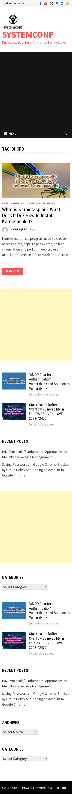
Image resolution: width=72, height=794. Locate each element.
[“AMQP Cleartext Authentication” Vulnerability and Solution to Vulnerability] (14, 375)
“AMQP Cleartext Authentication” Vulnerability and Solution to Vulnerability (49, 382)
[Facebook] (41, 3)
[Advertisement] (36, 90)
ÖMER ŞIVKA (20, 229)
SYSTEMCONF (27, 34)
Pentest (34, 203)
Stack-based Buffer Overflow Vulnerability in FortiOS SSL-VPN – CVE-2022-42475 (46, 412)
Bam (62, 788)
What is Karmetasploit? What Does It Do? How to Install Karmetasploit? (31, 216)
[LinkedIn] (62, 3)
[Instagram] (57, 3)
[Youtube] (46, 3)
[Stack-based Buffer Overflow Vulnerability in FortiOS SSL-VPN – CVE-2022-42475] (14, 405)
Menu (13, 133)
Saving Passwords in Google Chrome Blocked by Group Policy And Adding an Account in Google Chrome (36, 469)
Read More (14, 271)
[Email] (67, 3)
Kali (24, 203)
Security (49, 203)
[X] (52, 3)
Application (10, 203)
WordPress (45, 788)
